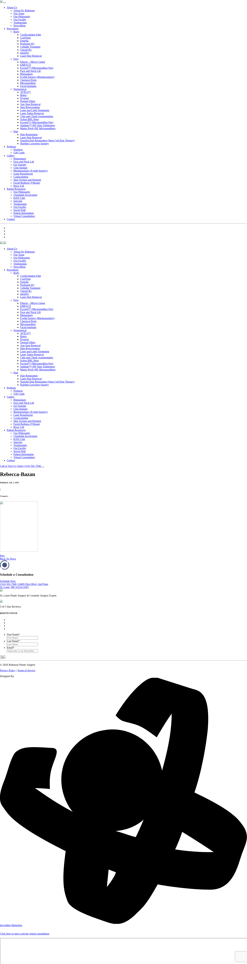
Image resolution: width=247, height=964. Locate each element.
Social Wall (19, 210)
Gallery (11, 155)
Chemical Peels (28, 80)
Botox (23, 95)
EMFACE (25, 64)
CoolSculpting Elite (30, 34)
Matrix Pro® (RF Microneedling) (37, 128)
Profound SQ (27, 43)
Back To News (8, 558)
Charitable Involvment (25, 195)
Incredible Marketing (11, 925)
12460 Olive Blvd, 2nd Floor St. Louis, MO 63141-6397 (24, 586)
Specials (17, 201)
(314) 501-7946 (8, 584)
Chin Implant (20, 167)
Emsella (24, 40)
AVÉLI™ (25, 92)
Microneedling (28, 83)
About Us (12, 7)
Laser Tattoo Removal (32, 113)
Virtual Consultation (24, 216)
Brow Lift (18, 185)
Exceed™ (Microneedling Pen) (36, 68)
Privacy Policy (7, 670)
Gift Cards (19, 152)
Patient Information (23, 213)
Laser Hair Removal (31, 55)
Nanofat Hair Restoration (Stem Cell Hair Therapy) (47, 140)
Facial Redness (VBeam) (26, 182)
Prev (2, 555)
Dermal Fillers (27, 101)
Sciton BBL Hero (29, 119)
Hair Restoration (29, 134)
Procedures (12, 28)
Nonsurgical (19, 89)
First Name (13, 634)
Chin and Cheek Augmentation (36, 116)
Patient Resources (16, 188)
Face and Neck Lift (30, 71)
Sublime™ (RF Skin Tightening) (37, 125)
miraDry (24, 52)
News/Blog (19, 25)
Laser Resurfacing (23, 173)
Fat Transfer (19, 164)
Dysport (24, 98)
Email (10, 647)
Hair (15, 131)
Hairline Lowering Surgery (34, 143)
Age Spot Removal (30, 104)
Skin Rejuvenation (30, 107)
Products (11, 146)
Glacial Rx (26, 49)
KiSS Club (19, 198)
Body (16, 31)
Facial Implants (28, 86)
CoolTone (25, 37)
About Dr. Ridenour (24, 10)
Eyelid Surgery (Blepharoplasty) (37, 77)
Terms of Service (26, 670)
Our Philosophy (21, 16)
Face (15, 58)
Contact (11, 219)
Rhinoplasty (26, 74)
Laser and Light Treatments (34, 110)
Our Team (18, 13)
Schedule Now (8, 581)
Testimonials (20, 22)
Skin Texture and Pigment (27, 179)
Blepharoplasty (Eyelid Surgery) (30, 170)
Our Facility (19, 19)
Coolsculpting (20, 176)
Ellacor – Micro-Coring (32, 61)
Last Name (13, 641)
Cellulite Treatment (30, 46)
